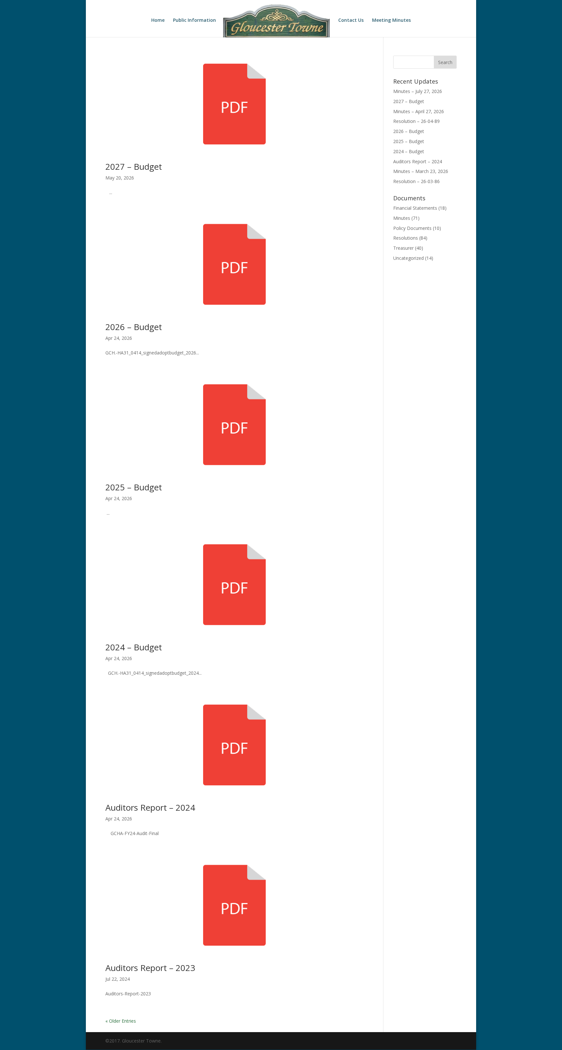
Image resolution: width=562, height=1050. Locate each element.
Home (158, 20)
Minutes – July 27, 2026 (417, 91)
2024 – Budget (133, 647)
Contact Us (351, 20)
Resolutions (405, 238)
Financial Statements (415, 208)
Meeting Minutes (391, 20)
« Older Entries (120, 1021)
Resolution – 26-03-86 (416, 181)
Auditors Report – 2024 (150, 807)
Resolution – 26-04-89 (416, 121)
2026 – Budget (133, 327)
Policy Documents (412, 228)
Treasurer (403, 248)
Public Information (194, 20)
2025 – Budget (133, 487)
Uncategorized (408, 258)
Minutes (401, 218)
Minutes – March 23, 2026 (420, 171)
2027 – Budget (133, 166)
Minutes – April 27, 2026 (418, 111)
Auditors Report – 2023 (150, 968)
